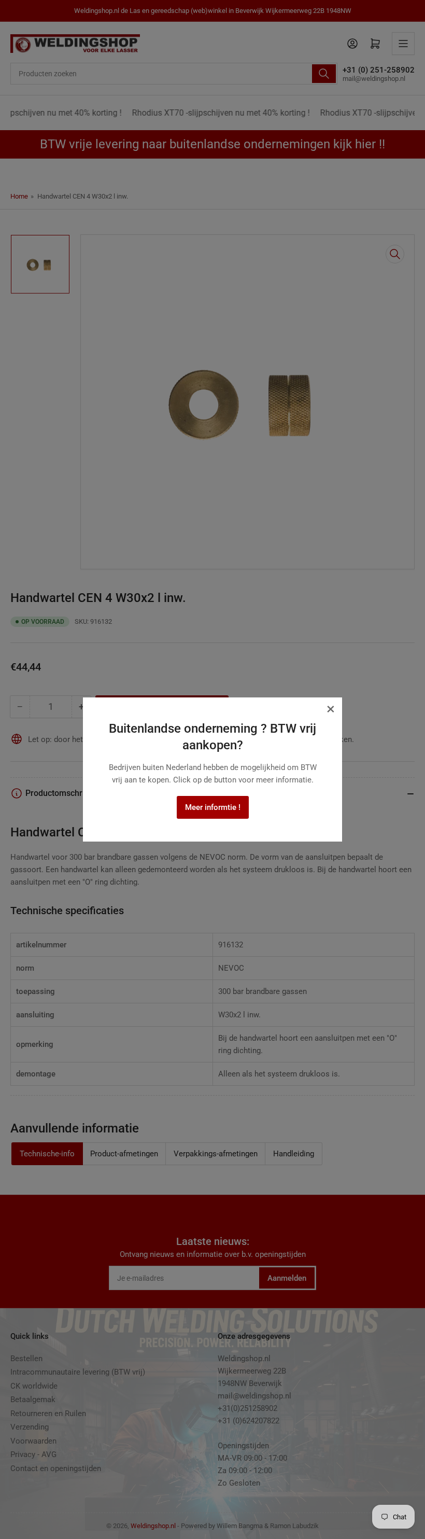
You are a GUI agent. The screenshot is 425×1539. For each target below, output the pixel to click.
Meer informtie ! (212, 807)
